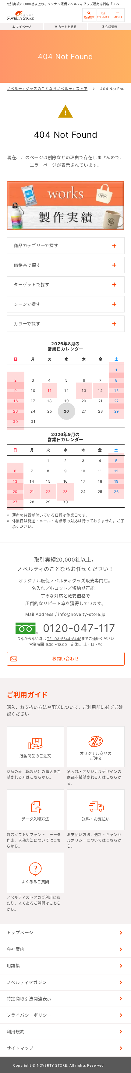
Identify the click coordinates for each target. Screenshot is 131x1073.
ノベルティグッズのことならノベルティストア (47, 88)
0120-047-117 (79, 628)
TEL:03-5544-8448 (64, 638)
